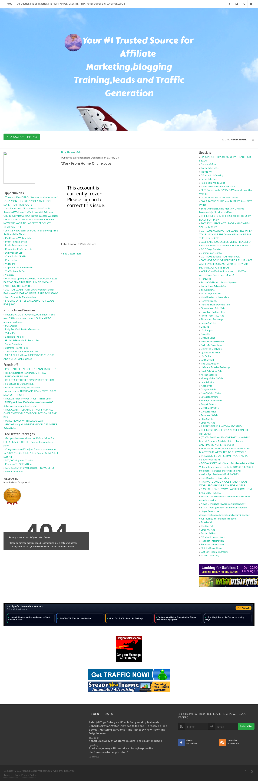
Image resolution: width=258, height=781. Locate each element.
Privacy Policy (28, 775)
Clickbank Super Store (213, 536)
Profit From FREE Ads (212, 315)
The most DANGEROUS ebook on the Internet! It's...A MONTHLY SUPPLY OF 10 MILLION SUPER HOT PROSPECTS (31, 201)
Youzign (9, 274)
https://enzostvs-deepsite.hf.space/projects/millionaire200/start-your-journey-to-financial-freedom (225, 515)
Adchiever (206, 385)
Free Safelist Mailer (211, 393)
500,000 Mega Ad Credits (19, 460)
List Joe (205, 326)
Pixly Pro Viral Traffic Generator (22, 329)
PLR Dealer (11, 325)
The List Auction (210, 363)
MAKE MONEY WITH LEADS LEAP (24, 420)
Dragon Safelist (209, 389)
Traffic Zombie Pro (15, 271)
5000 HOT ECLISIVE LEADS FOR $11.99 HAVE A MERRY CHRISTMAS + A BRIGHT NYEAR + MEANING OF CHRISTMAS (225, 264)
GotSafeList (207, 359)
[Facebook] (229, 4)
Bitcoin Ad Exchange (212, 319)
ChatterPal (11, 260)
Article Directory (210, 555)
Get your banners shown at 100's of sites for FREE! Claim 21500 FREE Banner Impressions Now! (29, 442)
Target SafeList (209, 404)
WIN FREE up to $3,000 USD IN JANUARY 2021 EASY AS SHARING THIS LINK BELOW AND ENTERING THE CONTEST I (30, 282)
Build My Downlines (211, 345)
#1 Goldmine (208, 289)
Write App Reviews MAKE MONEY (220, 474)
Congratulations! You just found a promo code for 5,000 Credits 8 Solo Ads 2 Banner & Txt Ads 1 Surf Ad (31, 453)
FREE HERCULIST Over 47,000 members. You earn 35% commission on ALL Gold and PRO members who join (29, 318)
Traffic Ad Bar (208, 533)
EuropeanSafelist (210, 415)
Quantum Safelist (210, 352)
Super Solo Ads (13, 344)
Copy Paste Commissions (19, 267)
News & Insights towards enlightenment (223, 503)
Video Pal (10, 263)
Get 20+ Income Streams (215, 551)
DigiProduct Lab (14, 252)
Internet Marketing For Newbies (23, 387)
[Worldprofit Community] (236, 4)
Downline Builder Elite (213, 311)
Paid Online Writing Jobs (18, 237)
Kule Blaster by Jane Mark (215, 297)
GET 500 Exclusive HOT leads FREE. (220, 256)
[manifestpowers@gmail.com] (250, 4)
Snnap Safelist (208, 322)
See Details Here (72, 253)
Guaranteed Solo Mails (213, 308)
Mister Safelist (209, 374)
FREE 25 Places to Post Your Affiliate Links (28, 398)
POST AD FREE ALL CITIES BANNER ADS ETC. (31, 368)
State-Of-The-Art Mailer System (219, 282)
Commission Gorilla (15, 256)
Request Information (212, 540)
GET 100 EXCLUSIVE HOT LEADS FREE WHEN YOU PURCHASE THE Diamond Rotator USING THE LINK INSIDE (225, 234)
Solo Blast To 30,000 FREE (19, 383)
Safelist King (208, 381)
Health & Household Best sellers (23, 340)
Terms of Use (11, 775)
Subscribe (246, 726)
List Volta (206, 356)
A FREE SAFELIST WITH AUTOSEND (221, 426)
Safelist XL (206, 522)
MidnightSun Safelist (212, 400)
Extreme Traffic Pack (16, 347)
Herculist (206, 278)
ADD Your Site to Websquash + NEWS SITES (30, 467)
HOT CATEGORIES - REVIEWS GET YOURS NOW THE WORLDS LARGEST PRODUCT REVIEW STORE (29, 223)
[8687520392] (243, 4)
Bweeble (205, 334)
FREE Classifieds (14, 471)
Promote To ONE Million (18, 464)
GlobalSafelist (208, 411)
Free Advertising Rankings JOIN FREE (25, 372)
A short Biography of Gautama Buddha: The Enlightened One (125, 741)
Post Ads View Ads (211, 370)
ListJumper (207, 330)
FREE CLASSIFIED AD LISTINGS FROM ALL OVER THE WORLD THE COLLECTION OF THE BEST (30, 413)
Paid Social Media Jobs (213, 182)
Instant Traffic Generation (215, 304)
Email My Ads (208, 422)
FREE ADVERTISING (16, 376)
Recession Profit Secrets (18, 248)
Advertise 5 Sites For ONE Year (218, 186)
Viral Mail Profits (210, 407)
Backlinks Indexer (14, 336)
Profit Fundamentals (16, 241)
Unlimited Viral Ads (211, 348)
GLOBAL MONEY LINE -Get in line (219, 197)
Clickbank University (212, 175)
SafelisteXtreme (210, 396)
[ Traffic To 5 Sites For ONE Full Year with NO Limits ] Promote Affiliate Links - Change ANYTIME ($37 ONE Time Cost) (224, 441)
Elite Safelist (207, 418)
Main (78, 152)
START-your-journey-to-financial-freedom (224, 507)
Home (9, 3)
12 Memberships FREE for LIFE (21, 351)
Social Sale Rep (209, 179)
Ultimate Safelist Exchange (215, 367)
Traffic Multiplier (210, 167)
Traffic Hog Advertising (213, 286)
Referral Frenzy (209, 300)
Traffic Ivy (206, 171)
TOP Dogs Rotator (211, 249)
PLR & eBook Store (211, 548)
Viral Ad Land (208, 337)
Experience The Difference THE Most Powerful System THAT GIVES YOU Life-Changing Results (70, 3)
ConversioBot (208, 164)
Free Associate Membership (20, 296)
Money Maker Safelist (212, 378)
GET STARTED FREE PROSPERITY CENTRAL (30, 380)
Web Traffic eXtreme (212, 341)
